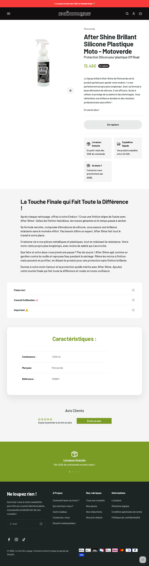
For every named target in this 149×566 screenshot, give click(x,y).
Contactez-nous (61, 517)
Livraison (116, 500)
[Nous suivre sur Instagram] (16, 539)
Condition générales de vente (127, 511)
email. (90, 177)
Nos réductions (94, 511)
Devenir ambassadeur (64, 523)
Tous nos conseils (95, 500)
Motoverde (89, 28)
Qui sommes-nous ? (63, 506)
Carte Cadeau (60, 511)
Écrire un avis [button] (94, 420)
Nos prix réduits (94, 517)
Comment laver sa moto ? (66, 500)
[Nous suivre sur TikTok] (24, 539)
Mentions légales (120, 506)
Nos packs (91, 506)
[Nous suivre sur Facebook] (9, 539)
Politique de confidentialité (126, 517)
